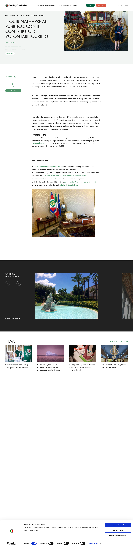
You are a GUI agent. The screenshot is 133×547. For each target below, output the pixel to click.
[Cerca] (122, 5)
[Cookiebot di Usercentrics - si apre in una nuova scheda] (12, 543)
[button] (18, 283)
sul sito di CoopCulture (69, 185)
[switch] (50, 543)
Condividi (8, 77)
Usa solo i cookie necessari (117, 535)
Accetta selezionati (118, 530)
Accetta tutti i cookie (117, 525)
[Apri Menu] (126, 5)
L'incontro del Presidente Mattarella (48, 166)
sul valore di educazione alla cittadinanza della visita (64, 176)
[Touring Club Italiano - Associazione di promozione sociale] (16, 5)
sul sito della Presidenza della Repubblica (81, 182)
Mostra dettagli (93, 543)
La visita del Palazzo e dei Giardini (48, 179)
